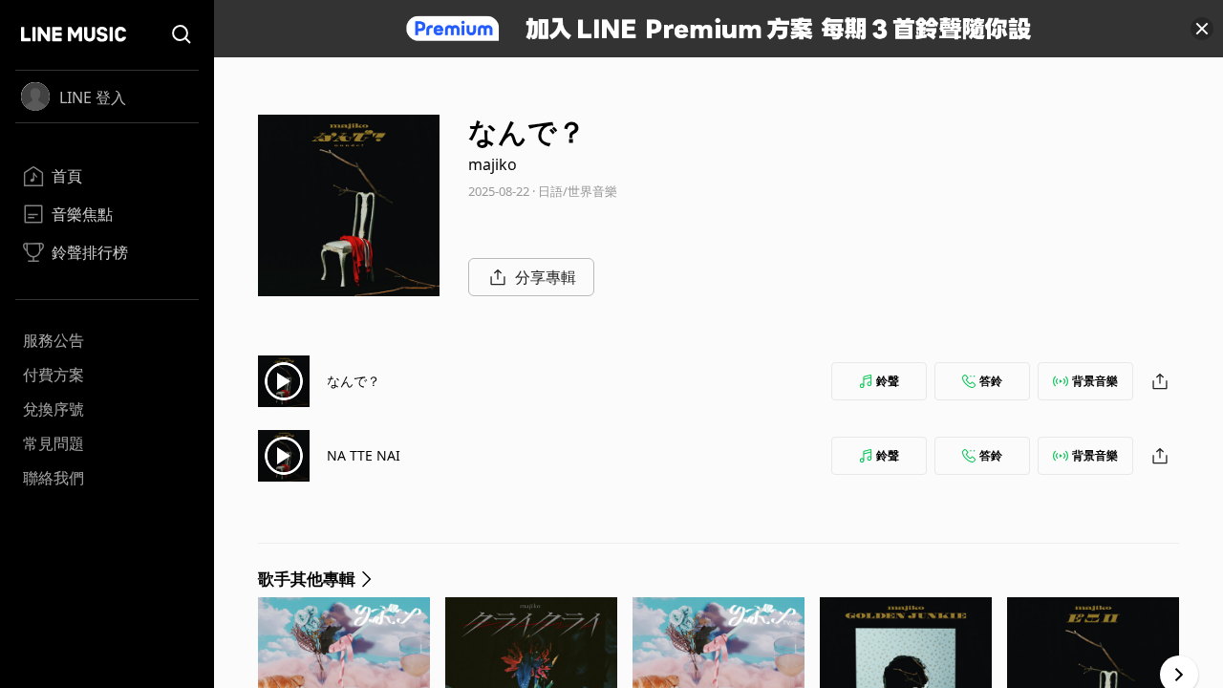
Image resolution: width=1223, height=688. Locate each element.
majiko (492, 164)
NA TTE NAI (363, 455)
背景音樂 (1095, 381)
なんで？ (353, 381)
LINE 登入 (92, 97)
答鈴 (990, 381)
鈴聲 (887, 381)
